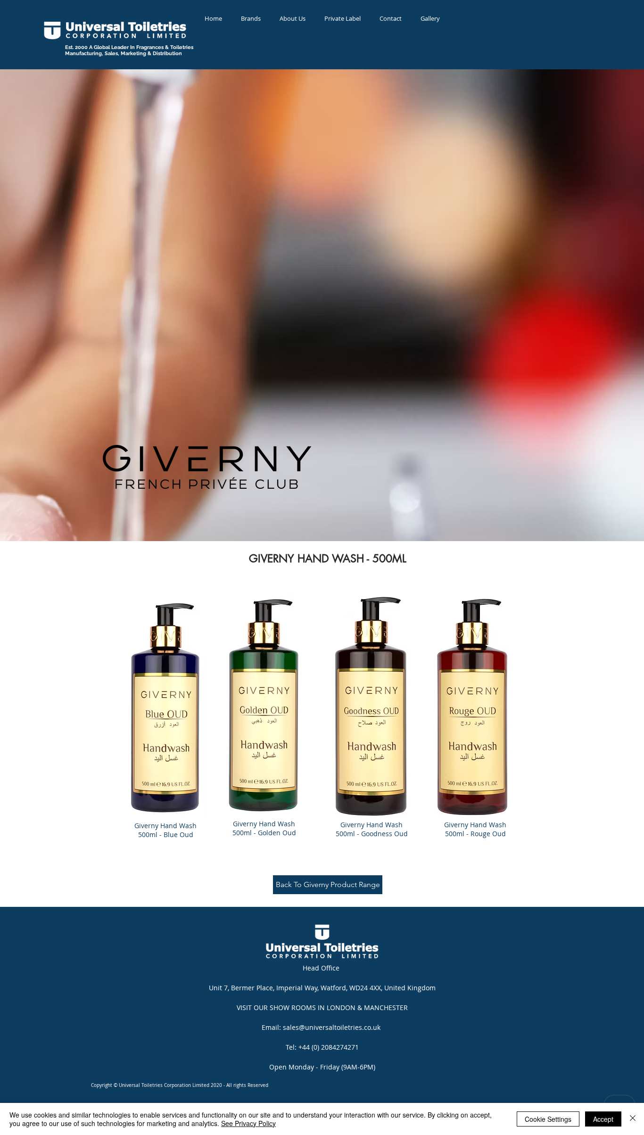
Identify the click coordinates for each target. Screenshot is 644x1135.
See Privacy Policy (248, 1123)
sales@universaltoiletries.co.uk (331, 1027)
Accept (603, 1119)
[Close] (632, 1118)
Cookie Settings (548, 1119)
